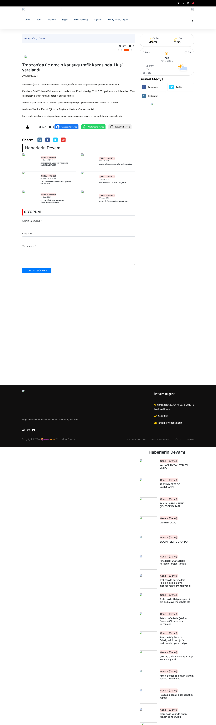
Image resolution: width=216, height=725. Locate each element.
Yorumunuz (29, 246)
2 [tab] (121, 50)
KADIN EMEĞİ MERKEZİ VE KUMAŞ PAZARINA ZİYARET (54, 164)
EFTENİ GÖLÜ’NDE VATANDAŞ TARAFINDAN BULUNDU (52, 201)
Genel (27, 19)
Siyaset (98, 19)
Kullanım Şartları (136, 439)
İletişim (190, 439)
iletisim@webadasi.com (170, 422)
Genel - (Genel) (48, 157)
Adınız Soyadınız (32, 220)
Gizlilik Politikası (160, 439)
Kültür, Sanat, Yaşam (118, 19)
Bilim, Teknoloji (81, 19)
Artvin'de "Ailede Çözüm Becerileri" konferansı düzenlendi (173, 621)
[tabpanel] (78, 56)
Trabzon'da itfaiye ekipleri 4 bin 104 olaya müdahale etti (175, 600)
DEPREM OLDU (168, 522)
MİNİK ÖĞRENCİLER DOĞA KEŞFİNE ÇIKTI (115, 164)
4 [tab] (131, 50)
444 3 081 (163, 416)
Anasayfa (29, 38)
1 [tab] (118, 50)
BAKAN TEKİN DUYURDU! (174, 541)
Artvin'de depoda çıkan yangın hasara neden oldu (177, 677)
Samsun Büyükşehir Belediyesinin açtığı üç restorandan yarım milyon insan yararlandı (174, 640)
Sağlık (65, 19)
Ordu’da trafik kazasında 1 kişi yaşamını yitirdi (176, 658)
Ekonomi (51, 19)
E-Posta (27, 233)
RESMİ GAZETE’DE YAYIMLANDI (170, 486)
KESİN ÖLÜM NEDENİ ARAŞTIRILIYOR (114, 201)
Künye (178, 439)
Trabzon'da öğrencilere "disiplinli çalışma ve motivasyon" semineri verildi (175, 583)
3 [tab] (126, 50)
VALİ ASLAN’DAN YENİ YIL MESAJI (174, 466)
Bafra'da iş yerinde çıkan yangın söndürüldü (173, 715)
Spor (39, 19)
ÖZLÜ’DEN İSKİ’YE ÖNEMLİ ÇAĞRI (112, 183)
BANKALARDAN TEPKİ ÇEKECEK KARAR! (172, 505)
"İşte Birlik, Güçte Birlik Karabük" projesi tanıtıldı (173, 562)
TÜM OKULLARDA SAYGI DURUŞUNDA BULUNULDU (56, 183)
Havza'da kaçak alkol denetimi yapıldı (176, 696)
